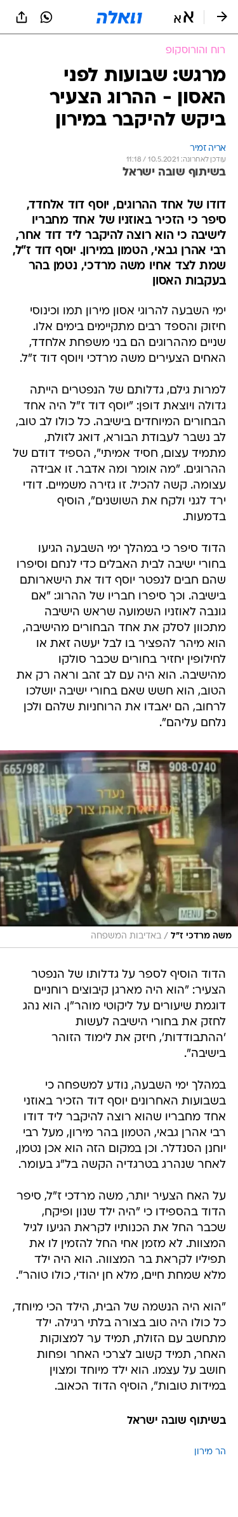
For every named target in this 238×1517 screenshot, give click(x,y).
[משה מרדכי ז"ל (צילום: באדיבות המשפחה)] (119, 849)
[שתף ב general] (22, 17)
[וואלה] (119, 17)
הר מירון (210, 1452)
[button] (184, 17)
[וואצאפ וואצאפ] (46, 17)
